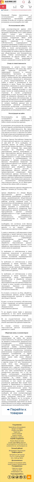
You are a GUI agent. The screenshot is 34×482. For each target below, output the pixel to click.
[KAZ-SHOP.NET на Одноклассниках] (24, 477)
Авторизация (13, 450)
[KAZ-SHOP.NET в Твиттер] (17, 477)
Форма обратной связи (17, 441)
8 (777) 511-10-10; (22, 444)
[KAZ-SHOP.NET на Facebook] (9, 477)
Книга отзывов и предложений (17, 464)
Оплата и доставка (17, 430)
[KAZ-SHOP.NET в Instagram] (21, 477)
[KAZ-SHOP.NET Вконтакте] (13, 477)
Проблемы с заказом (17, 437)
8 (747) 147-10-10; (11, 446)
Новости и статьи (17, 468)
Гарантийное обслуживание (17, 427)
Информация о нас (17, 471)
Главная (5, 10)
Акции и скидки (17, 435)
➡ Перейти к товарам (16, 411)
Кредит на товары (17, 429)
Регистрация (21, 450)
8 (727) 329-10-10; (12, 444)
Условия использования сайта (17, 463)
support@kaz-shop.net (19, 442)
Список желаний (17, 433)
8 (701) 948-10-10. (22, 446)
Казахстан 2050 (17, 470)
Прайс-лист (17, 432)
